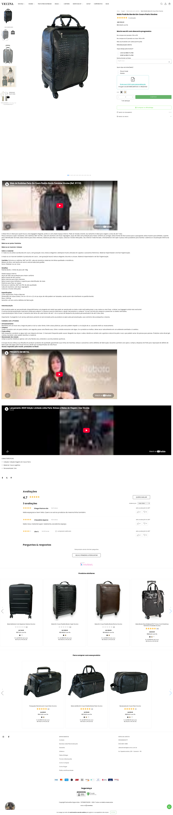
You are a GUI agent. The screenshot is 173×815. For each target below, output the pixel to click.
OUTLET (88, 4)
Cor (118, 92)
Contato (61, 740)
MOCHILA (21, 4)
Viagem (123, 11)
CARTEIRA (67, 4)
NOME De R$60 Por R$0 (127, 55)
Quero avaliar (141, 497)
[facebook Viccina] (9, 737)
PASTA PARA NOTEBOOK (45, 4)
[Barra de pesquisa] (161, 4)
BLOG (107, 4)
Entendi (113, 812)
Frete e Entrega (63, 755)
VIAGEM (30, 4)
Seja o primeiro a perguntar (86, 555)
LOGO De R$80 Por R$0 (127, 53)
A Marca (61, 751)
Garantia (62, 747)
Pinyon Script (124, 71)
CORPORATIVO (98, 4)
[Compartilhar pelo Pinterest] (11, 478)
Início (118, 11)
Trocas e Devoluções (65, 759)
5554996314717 (123, 740)
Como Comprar (64, 763)
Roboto (122, 73)
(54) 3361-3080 (123, 744)
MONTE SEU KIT (77, 4)
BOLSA (57, 4)
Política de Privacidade (66, 770)
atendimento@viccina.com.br (127, 747)
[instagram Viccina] (3, 737)
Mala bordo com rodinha (133, 11)
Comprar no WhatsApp (145, 107)
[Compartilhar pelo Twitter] (7, 478)
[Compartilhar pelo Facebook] (3, 478)
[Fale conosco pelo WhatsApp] (169, 807)
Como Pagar (63, 766)
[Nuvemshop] (86, 806)
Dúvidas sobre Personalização (68, 744)
